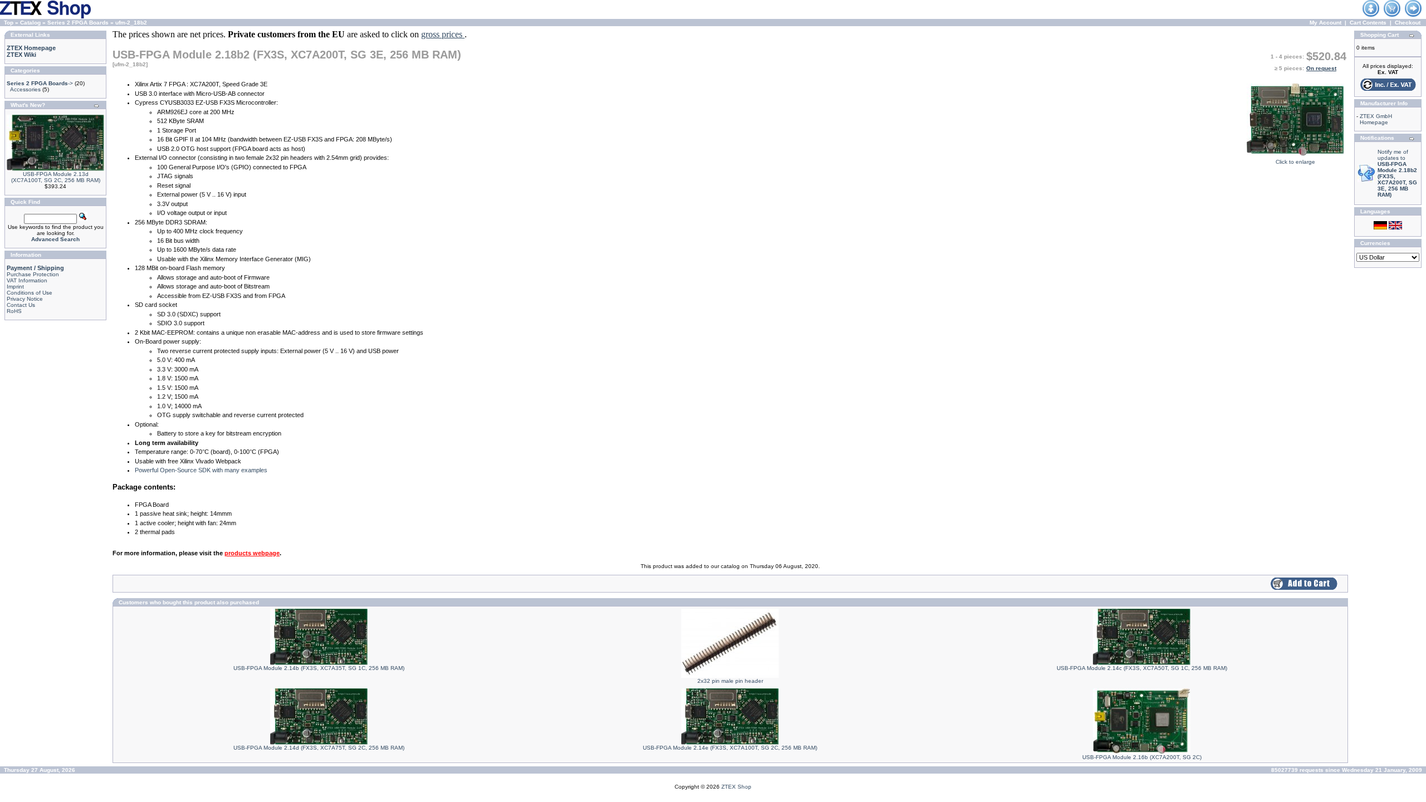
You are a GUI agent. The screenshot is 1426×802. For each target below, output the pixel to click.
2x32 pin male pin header (730, 681)
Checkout (1407, 22)
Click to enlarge (1295, 162)
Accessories (25, 89)
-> (40, 83)
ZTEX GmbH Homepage (1376, 119)
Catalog (30, 22)
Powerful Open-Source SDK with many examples (201, 470)
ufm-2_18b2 (131, 22)
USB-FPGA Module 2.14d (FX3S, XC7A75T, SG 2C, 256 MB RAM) (318, 748)
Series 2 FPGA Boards (78, 22)
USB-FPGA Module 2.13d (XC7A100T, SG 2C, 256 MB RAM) (55, 177)
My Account (1325, 22)
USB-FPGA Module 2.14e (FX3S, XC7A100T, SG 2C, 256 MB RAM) (730, 748)
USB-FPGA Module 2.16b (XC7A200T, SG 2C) (1142, 757)
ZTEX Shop (736, 787)
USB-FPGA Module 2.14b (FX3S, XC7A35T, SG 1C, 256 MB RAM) (318, 668)
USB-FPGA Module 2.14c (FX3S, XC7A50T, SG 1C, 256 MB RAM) (1142, 668)
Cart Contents (1368, 22)
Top (8, 22)
